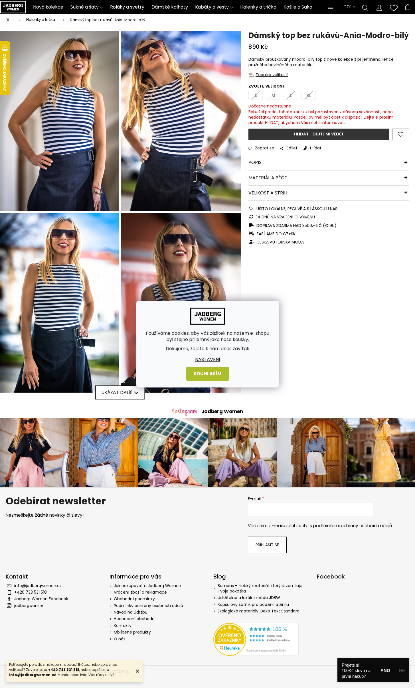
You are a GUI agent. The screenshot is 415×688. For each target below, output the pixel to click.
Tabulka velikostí (272, 75)
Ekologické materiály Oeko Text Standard (258, 611)
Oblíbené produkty (132, 632)
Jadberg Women (222, 411)
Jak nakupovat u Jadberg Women (147, 585)
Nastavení (207, 359)
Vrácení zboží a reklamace (140, 592)
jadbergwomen (29, 605)
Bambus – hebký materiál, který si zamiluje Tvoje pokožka (260, 588)
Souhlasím (208, 373)
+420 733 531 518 (30, 592)
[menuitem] (48, 7)
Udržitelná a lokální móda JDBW (249, 597)
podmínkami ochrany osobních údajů (352, 526)
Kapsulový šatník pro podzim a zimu (253, 604)
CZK (347, 7)
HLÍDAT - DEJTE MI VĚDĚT (319, 134)
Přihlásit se (267, 545)
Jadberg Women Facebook (41, 599)
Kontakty (122, 625)
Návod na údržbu (130, 612)
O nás (119, 639)
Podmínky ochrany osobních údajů (148, 605)
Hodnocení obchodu (134, 619)
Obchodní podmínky (134, 599)
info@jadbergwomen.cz (38, 585)
